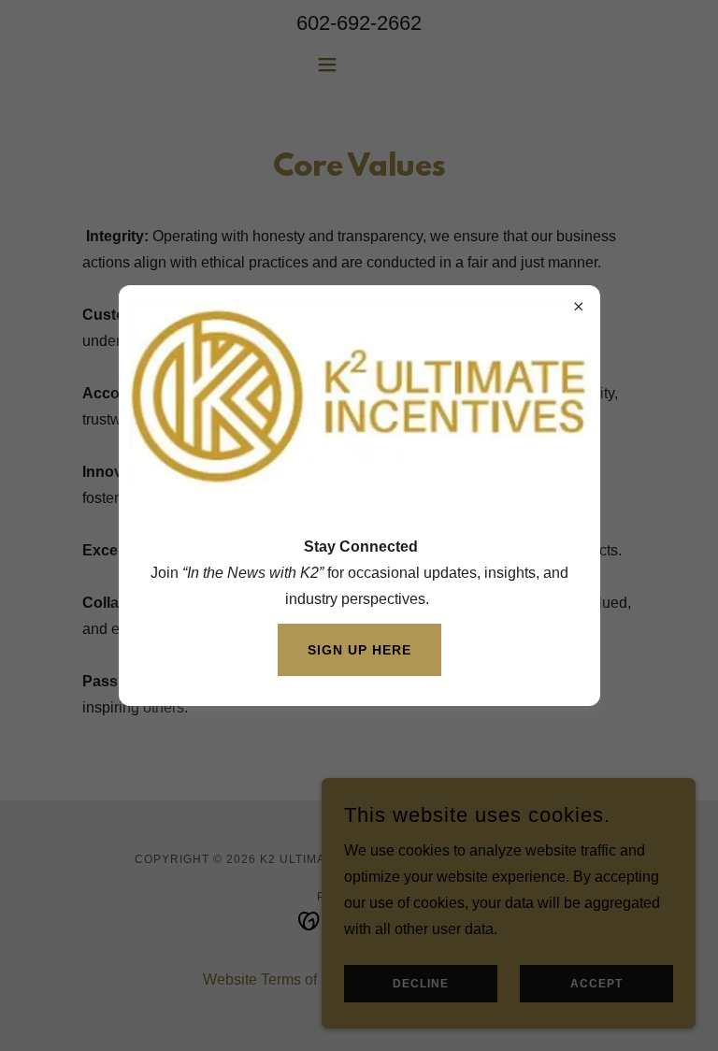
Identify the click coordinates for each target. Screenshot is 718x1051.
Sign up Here (359, 649)
